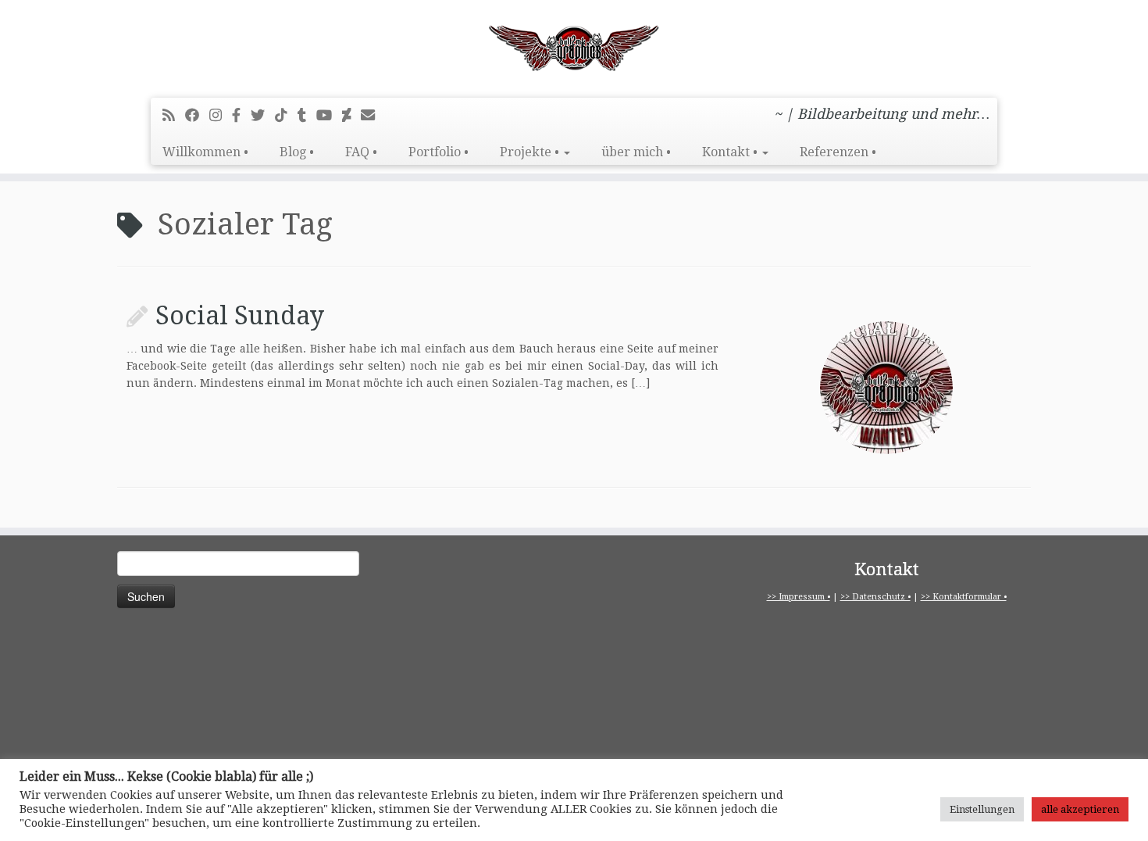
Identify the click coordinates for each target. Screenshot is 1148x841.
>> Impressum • (798, 597)
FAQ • (361, 152)
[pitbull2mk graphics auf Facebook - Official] (241, 115)
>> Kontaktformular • (964, 597)
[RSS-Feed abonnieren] (173, 115)
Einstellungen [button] (982, 809)
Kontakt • (731, 152)
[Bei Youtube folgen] (329, 115)
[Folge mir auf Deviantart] (351, 115)
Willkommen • (205, 152)
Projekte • (531, 152)
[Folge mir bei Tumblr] (307, 115)
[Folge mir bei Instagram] (220, 115)
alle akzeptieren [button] (1080, 809)
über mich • (636, 152)
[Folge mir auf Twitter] (263, 115)
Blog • (297, 152)
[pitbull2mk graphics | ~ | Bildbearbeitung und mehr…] (574, 47)
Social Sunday (239, 316)
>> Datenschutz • (875, 597)
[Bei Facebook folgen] (197, 115)
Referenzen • (838, 152)
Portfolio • (438, 152)
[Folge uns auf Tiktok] (286, 115)
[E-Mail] (373, 115)
